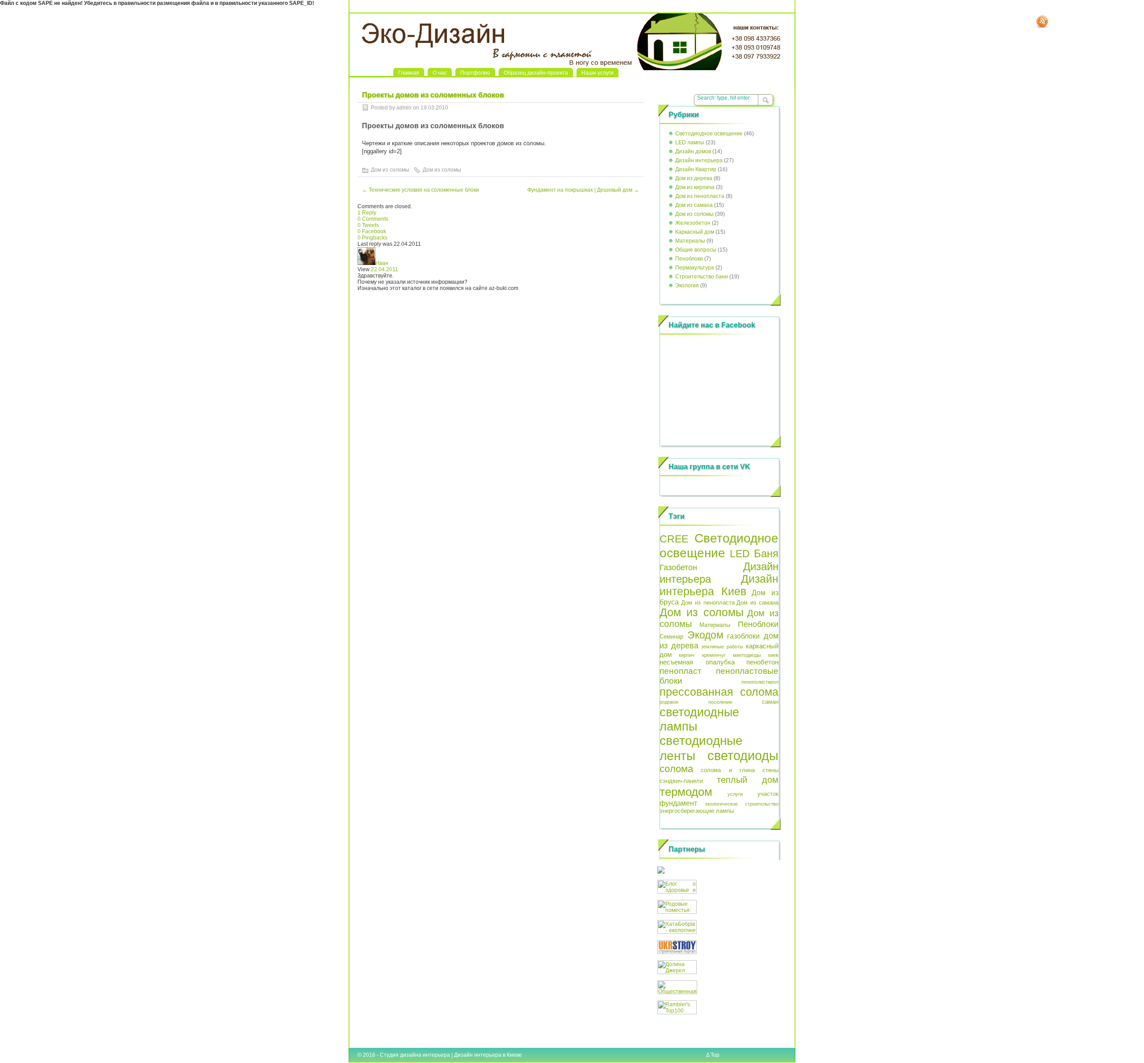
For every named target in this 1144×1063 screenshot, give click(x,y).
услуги (735, 794)
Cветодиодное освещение (709, 133)
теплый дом (748, 780)
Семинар (671, 636)
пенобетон (762, 662)
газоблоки (743, 636)
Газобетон (678, 567)
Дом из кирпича (695, 187)
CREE (674, 539)
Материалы (690, 241)
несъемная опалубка (697, 662)
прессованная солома (719, 692)
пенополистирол (759, 682)
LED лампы (689, 142)
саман (770, 701)
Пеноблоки (689, 259)
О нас (440, 73)
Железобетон (693, 223)
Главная (408, 73)
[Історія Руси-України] (661, 872)
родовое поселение (696, 702)
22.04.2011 (384, 269)
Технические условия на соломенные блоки (420, 190)
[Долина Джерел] (677, 972)
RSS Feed (1042, 22)
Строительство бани (701, 276)
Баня (766, 553)
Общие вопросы (695, 250)
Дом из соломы (390, 170)
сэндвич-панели (681, 780)
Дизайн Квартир (695, 169)
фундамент (678, 803)
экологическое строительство (742, 804)
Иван (381, 263)
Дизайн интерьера (699, 160)
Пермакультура (694, 268)
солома (676, 768)
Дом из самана (694, 205)
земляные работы (722, 646)
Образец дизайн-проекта (536, 73)
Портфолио (475, 73)
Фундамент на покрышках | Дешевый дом (583, 190)
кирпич (686, 655)
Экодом (705, 635)
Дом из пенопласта (699, 196)
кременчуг (714, 655)
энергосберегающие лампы (697, 810)
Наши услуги (597, 73)
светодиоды (742, 755)
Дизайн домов (693, 151)
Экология (687, 285)
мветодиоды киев (755, 655)
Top (715, 1055)
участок (767, 793)
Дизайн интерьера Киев (719, 585)
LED (740, 553)
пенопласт (681, 671)
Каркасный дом (694, 232)
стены (770, 770)
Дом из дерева (693, 178)
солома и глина (728, 770)
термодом (686, 791)
